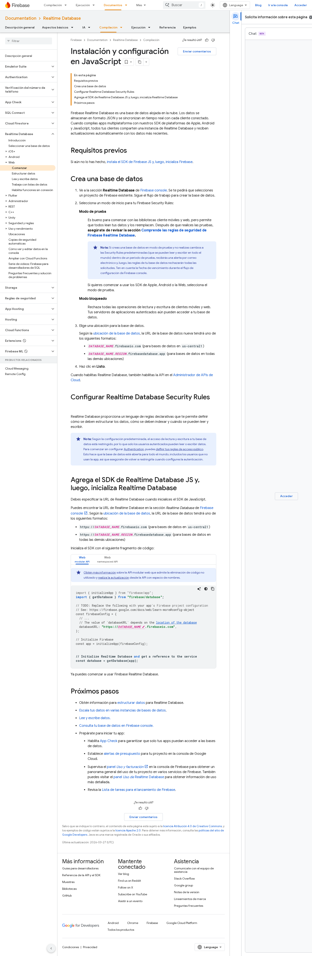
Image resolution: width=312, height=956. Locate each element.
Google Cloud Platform (181, 923)
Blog (258, 5)
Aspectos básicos (55, 27)
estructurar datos (131, 703)
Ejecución (83, 5)
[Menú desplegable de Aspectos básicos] (73, 27)
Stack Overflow (184, 878)
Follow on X (125, 887)
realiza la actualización (113, 577)
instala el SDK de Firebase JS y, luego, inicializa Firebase (150, 162)
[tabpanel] (143, 618)
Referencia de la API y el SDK (81, 875)
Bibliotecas (69, 889)
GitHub (67, 895)
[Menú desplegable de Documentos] (127, 5)
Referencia (167, 27)
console (153, 190)
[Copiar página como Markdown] (139, 62)
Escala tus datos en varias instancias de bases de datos (122, 710)
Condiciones (70, 947)
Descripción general (19, 27)
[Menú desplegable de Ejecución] (95, 5)
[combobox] (184, 5)
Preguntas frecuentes (188, 906)
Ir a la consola (278, 5)
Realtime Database (62, 18)
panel (125, 767)
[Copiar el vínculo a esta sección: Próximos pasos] (123, 691)
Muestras (68, 882)
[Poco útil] (213, 40)
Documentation (20, 18)
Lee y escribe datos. (95, 718)
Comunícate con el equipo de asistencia (194, 870)
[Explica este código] (199, 588)
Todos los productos (121, 930)
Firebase (76, 40)
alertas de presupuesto (122, 754)
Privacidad (90, 947)
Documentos (113, 5)
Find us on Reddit (129, 881)
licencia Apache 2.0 (128, 830)
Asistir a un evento (130, 901)
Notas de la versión (186, 892)
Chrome (132, 923)
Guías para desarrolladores (80, 868)
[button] (25, 66)
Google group (183, 885)
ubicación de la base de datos (116, 333)
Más (139, 5)
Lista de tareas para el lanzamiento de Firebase (138, 790)
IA (83, 27)
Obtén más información (100, 572)
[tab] (82, 559)
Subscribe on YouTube (132, 894)
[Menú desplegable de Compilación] (67, 5)
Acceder (300, 5)
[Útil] (207, 40)
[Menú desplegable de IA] (90, 27)
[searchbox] (28, 41)
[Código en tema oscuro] (205, 588)
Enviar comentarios (197, 51)
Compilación (53, 5)
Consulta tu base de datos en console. (116, 726)
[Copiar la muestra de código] (212, 588)
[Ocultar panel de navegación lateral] (51, 948)
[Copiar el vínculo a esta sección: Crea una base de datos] (147, 179)
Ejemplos (189, 27)
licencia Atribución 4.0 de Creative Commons (192, 826)
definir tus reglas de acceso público (179, 449)
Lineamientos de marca (190, 899)
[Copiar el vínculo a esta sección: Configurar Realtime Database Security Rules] (75, 405)
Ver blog (123, 874)
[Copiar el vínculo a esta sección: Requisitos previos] (131, 150)
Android (113, 923)
